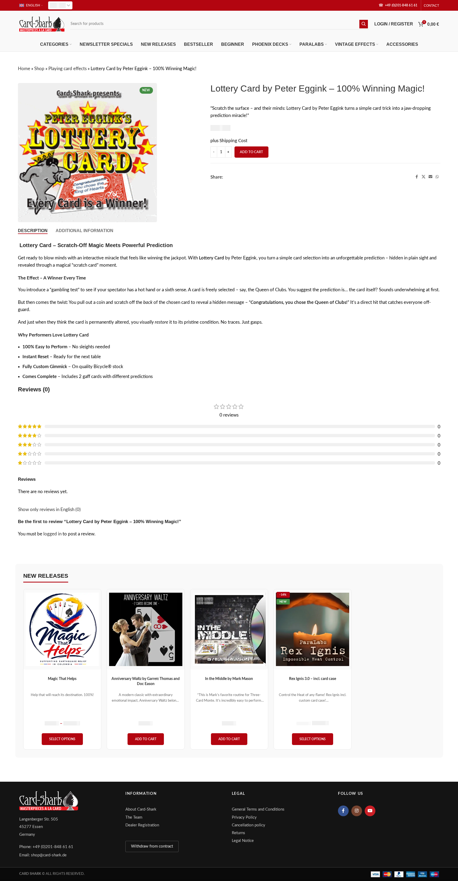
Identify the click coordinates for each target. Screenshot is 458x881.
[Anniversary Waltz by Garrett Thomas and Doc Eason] (145, 629)
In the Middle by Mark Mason (229, 679)
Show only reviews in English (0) (49, 509)
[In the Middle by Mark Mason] (229, 629)
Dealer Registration (142, 825)
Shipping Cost (233, 140)
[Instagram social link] (356, 811)
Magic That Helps (62, 679)
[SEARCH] (363, 24)
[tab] (33, 230)
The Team (133, 817)
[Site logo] (42, 23)
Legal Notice (243, 841)
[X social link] (423, 177)
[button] (146, 739)
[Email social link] (430, 177)
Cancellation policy (248, 825)
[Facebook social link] (417, 177)
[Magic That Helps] (62, 629)
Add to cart (251, 152)
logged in (52, 534)
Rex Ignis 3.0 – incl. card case (312, 679)
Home (24, 68)
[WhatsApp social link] (437, 177)
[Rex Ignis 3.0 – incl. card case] (312, 629)
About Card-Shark (140, 809)
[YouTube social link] (370, 811)
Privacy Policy (244, 817)
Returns (238, 833)
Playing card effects (67, 68)
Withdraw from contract (152, 846)
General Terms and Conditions (258, 809)
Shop (39, 68)
